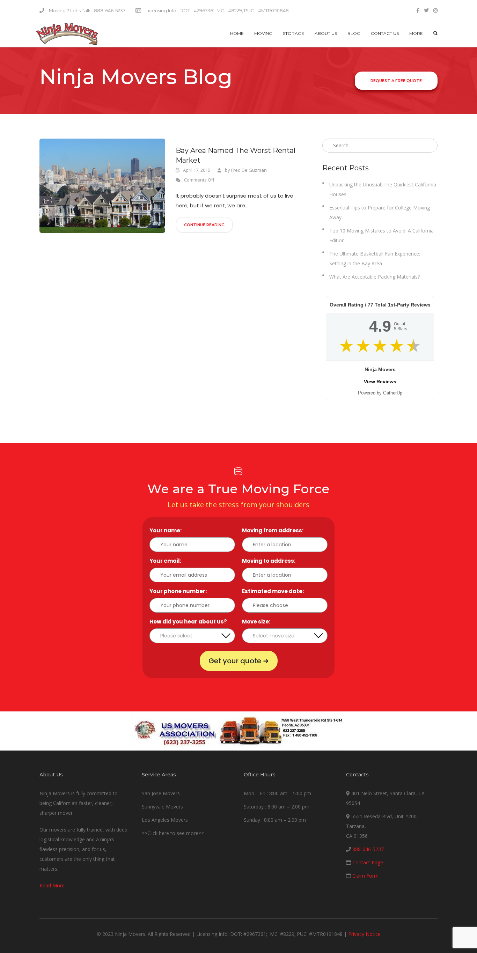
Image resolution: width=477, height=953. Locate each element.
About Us (326, 33)
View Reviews (380, 381)
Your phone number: (179, 591)
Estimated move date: (274, 591)
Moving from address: (274, 530)
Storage (293, 33)
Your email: (167, 560)
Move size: (258, 621)
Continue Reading (204, 224)
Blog (353, 33)
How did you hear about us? (189, 621)
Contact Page (367, 862)
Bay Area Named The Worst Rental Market (235, 155)
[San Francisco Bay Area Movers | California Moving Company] (67, 34)
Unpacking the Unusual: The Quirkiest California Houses (382, 189)
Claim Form (365, 875)
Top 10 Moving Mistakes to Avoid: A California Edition (381, 235)
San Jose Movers (161, 793)
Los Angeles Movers (165, 820)
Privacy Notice (364, 934)
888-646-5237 (368, 849)
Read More (52, 885)
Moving (263, 33)
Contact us (385, 33)
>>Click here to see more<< (173, 833)
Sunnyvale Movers (162, 806)
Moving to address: (270, 560)
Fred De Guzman (249, 170)
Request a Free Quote (396, 80)
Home (237, 33)
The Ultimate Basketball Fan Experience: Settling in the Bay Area (374, 258)
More (416, 33)
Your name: (167, 530)
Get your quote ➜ (238, 661)
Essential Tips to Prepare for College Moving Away (379, 212)
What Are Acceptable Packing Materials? (374, 276)
